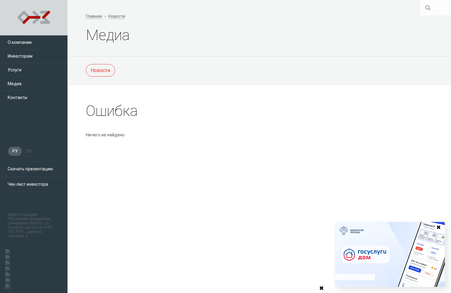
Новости (116, 16)
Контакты (17, 97)
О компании (20, 42)
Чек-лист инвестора (28, 184)
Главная (94, 16)
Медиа (14, 83)
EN (28, 151)
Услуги (14, 69)
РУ (15, 151)
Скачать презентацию (30, 168)
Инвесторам (20, 56)
